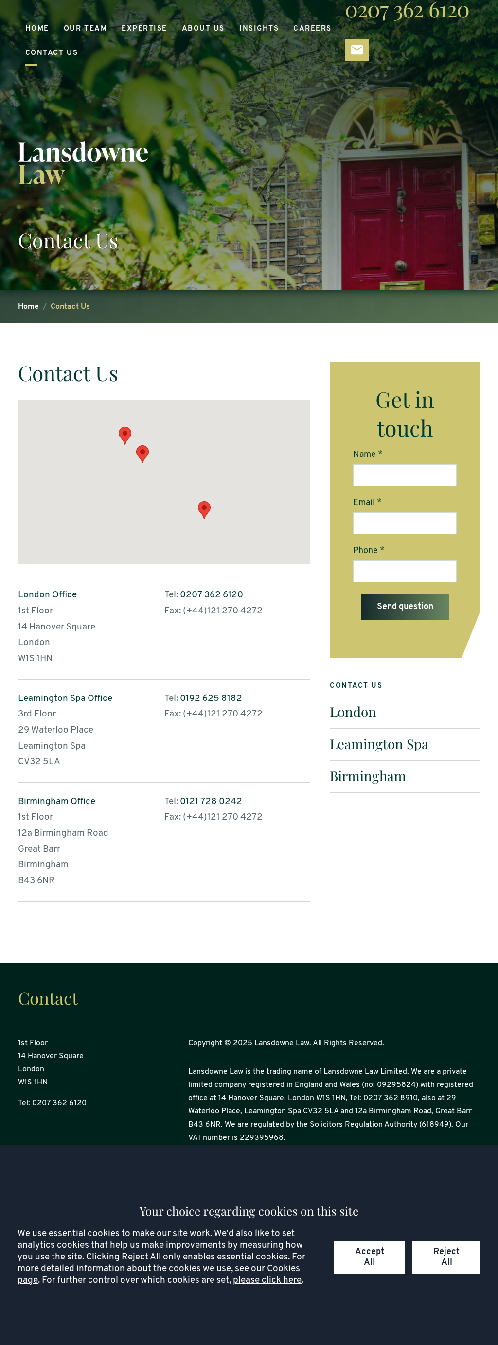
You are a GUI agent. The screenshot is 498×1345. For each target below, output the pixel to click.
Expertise (144, 29)
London (353, 711)
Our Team (85, 29)
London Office (47, 595)
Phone (365, 551)
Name (364, 455)
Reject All (446, 1257)
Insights (259, 29)
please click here (267, 1280)
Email (364, 503)
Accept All (369, 1257)
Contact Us (51, 53)
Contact (48, 997)
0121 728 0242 (211, 801)
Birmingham (368, 776)
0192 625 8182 (211, 698)
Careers (312, 29)
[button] (204, 510)
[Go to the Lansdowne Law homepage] (249, 163)
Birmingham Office (56, 801)
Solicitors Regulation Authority (363, 1125)
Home (37, 29)
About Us (203, 29)
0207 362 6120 (211, 595)
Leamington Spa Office (65, 698)
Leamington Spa (379, 743)
